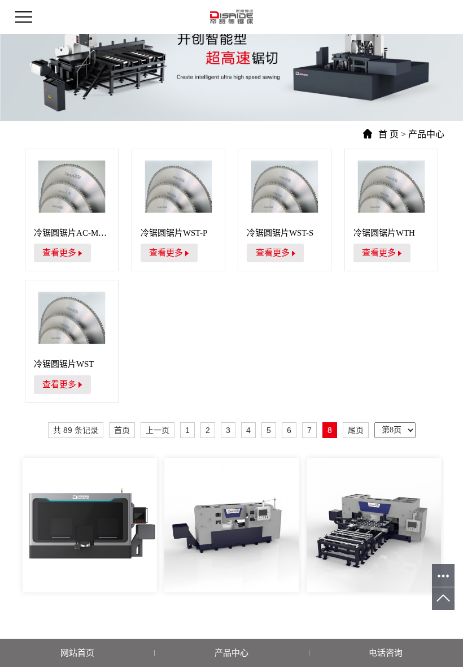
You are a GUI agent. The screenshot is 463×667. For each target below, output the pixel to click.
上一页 (157, 430)
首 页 (388, 134)
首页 (122, 430)
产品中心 (426, 134)
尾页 (356, 430)
